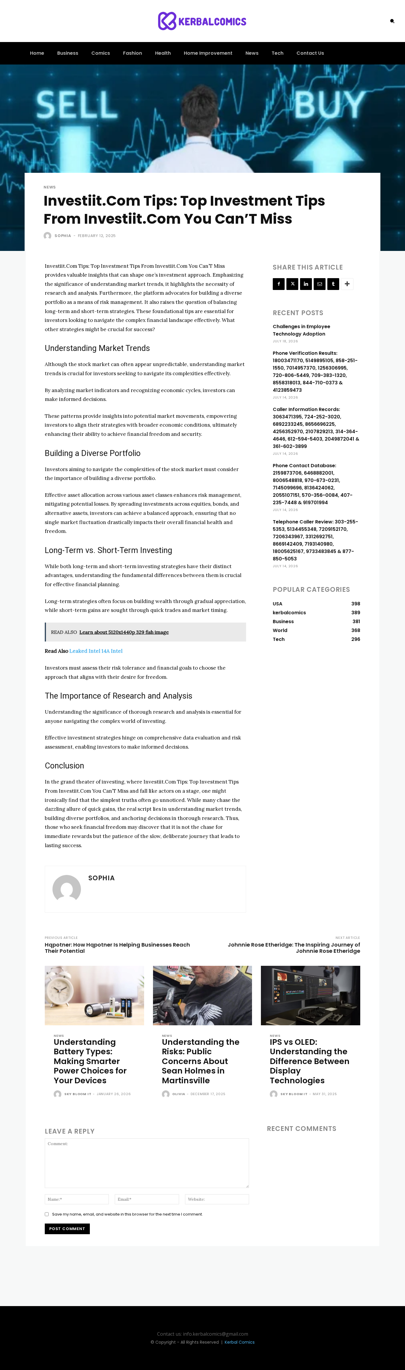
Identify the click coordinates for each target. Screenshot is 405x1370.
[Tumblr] (333, 284)
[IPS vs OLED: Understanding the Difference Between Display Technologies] (310, 995)
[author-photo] (58, 1094)
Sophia (63, 235)
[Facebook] (279, 284)
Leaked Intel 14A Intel (95, 651)
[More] (347, 284)
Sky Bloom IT (78, 1094)
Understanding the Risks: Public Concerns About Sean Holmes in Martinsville (201, 1061)
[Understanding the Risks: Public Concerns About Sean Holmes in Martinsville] (202, 995)
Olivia (178, 1094)
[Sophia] (49, 236)
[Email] (320, 284)
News (50, 187)
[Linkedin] (306, 284)
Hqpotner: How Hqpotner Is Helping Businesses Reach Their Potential (117, 948)
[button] (392, 21)
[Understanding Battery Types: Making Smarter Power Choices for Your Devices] (94, 995)
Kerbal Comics (240, 1342)
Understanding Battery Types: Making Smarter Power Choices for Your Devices (90, 1061)
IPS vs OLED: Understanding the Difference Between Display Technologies (310, 1061)
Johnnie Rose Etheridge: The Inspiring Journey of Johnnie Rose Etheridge (294, 948)
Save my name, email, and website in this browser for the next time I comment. (127, 1214)
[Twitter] (292, 284)
